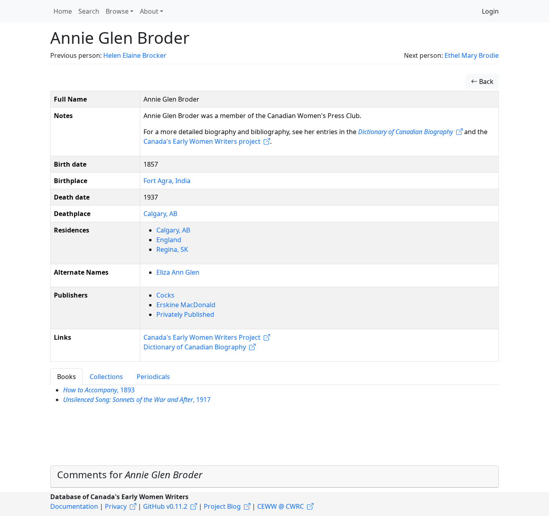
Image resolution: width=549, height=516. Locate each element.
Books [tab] (66, 376)
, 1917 (137, 399)
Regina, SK (172, 249)
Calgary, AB (160, 213)
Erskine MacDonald (185, 304)
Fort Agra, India (167, 180)
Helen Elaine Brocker (134, 55)
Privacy (116, 506)
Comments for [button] (130, 474)
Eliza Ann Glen (177, 272)
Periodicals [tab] (153, 376)
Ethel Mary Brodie (472, 55)
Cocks (165, 295)
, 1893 (99, 389)
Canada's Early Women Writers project (201, 141)
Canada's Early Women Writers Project (201, 337)
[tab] (274, 476)
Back (485, 81)
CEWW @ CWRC (280, 506)
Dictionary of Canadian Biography (194, 347)
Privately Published (185, 314)
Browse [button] (117, 11)
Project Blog (222, 506)
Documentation (74, 506)
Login (490, 11)
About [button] (149, 11)
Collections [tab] (106, 376)
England (168, 239)
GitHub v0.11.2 (165, 506)
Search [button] (88, 11)
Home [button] (62, 11)
